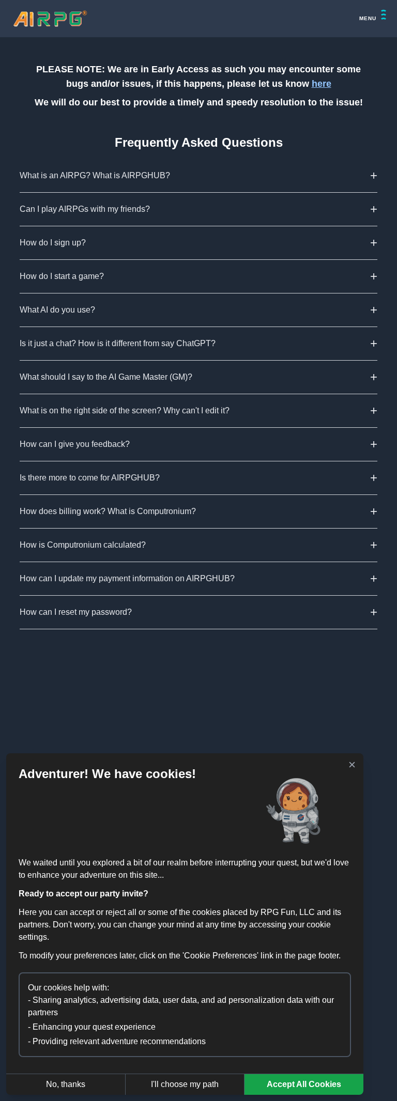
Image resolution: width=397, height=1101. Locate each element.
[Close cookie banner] (352, 764)
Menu (367, 18)
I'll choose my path (185, 1084)
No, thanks (65, 1084)
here (321, 84)
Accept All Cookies (304, 1084)
